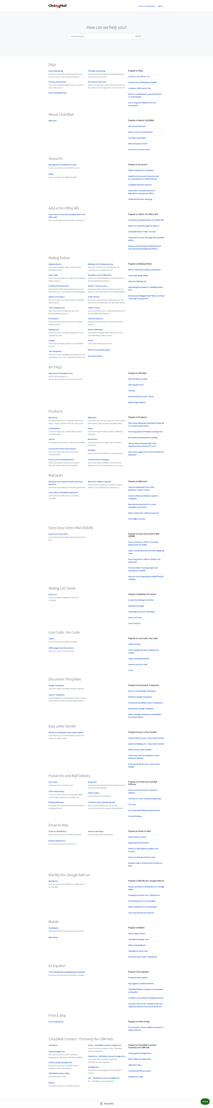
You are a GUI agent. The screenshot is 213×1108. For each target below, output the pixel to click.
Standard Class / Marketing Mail (101, 802)
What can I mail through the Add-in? (144, 225)
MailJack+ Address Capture (99, 481)
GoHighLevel (93, 1067)
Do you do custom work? (139, 149)
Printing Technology (97, 71)
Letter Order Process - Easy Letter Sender (146, 738)
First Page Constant (136, 519)
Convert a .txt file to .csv (139, 76)
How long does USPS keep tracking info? (145, 431)
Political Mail (93, 793)
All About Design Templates (140, 697)
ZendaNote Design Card (138, 939)
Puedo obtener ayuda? (138, 977)
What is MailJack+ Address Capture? (143, 513)
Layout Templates (56, 695)
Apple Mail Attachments (138, 842)
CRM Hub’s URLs (135, 1065)
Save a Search (134, 623)
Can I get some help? (137, 138)
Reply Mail (92, 417)
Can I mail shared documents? (141, 912)
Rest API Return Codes (137, 379)
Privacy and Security (57, 82)
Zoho (130, 670)
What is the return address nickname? (144, 269)
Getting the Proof (136, 384)
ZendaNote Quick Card (138, 951)
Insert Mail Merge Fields (138, 275)
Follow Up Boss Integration (60, 1062)
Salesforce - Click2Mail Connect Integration (106, 1056)
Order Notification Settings (140, 199)
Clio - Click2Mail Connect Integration (103, 1078)
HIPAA (51, 174)
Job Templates (55, 351)
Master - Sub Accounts (97, 286)
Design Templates (56, 685)
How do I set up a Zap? (138, 664)
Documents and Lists (97, 82)
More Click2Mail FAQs (57, 93)
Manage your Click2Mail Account (62, 164)
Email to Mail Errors (57, 840)
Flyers (90, 428)
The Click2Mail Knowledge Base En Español (67, 972)
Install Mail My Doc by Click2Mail (141, 901)
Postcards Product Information (62, 448)
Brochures (53, 417)
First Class (53, 782)
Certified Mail (54, 428)
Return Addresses (95, 329)
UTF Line (132, 804)
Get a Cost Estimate (137, 126)
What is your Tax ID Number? (140, 132)
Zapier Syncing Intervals (138, 658)
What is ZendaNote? (137, 945)
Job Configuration (57, 307)
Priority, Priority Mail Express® (61, 459)
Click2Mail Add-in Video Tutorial (142, 231)
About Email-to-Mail (137, 837)
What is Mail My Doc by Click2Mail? (142, 907)
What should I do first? (138, 143)
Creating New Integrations (139, 1053)
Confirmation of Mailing (98, 459)
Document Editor (95, 356)
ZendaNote (53, 928)
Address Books (55, 264)
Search (138, 36)
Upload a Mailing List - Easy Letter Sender (146, 744)
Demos (52, 1082)
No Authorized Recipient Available (143, 437)
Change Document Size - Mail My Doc (144, 895)
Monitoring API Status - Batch (141, 396)
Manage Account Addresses (99, 275)
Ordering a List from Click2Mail (141, 611)
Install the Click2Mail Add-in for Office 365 (146, 220)
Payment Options (95, 318)
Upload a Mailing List (137, 281)
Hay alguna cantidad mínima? (141, 983)
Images (52, 340)
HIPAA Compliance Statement (141, 170)
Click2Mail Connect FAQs (59, 1073)
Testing (131, 390)
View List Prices (135, 617)
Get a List (53, 594)
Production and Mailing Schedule (142, 82)
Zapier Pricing (134, 644)
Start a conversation (147, 6)
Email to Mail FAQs (96, 831)
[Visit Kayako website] (107, 1103)
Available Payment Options (140, 184)
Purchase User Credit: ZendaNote (142, 956)
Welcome (53, 120)
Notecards (92, 439)
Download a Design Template (141, 708)
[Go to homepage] (58, 6)
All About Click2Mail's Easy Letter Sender (66, 732)
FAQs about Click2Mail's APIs (61, 373)
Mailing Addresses (56, 802)
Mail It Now (53, 937)
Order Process (94, 307)
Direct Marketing (56, 71)
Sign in (160, 6)
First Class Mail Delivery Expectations (144, 810)
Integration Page (135, 1076)
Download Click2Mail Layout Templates (145, 702)
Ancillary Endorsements (59, 286)
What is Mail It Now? (136, 933)
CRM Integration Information (61, 648)
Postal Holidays (135, 816)
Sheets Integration (57, 1051)
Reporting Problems (137, 402)
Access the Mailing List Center (141, 600)
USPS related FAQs (56, 791)
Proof (90, 340)
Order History (94, 296)
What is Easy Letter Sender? (140, 749)
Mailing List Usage (136, 606)
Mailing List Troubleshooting (100, 264)
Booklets (92, 450)
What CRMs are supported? (139, 1059)
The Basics (53, 1045)
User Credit (53, 275)
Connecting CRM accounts (139, 1071)
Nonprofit (92, 782)
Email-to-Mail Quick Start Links (141, 857)
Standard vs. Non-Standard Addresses (144, 798)
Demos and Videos (56, 296)
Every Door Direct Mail (58, 534)
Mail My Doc (54, 881)
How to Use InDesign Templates (142, 691)
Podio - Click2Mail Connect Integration (104, 1045)
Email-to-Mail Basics (57, 831)
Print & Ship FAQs (56, 1021)
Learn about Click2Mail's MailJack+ (64, 492)
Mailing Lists (54, 329)
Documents (54, 318)
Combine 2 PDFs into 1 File (139, 88)
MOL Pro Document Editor (99, 350)
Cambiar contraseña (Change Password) (145, 998)
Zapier (51, 638)
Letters (52, 439)
